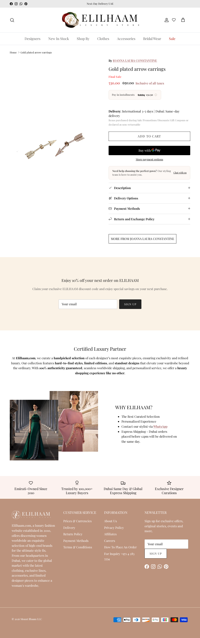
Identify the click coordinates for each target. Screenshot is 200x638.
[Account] (166, 20)
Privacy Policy (114, 528)
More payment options (149, 159)
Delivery (69, 528)
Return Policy (72, 534)
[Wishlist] (174, 20)
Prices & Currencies (77, 521)
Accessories (126, 38)
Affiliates (110, 534)
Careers (109, 541)
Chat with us (180, 172)
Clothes (103, 38)
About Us (110, 521)
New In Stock (58, 38)
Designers (32, 38)
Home (13, 52)
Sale (172, 38)
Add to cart (149, 136)
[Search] (12, 20)
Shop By (83, 38)
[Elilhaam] (100, 20)
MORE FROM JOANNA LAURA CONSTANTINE (142, 239)
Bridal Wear (152, 38)
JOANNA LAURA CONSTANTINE (135, 60)
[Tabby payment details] (156, 95)
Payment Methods (75, 541)
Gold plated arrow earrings (36, 52)
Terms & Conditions (77, 547)
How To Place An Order (120, 547)
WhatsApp (160, 426)
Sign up (130, 304)
